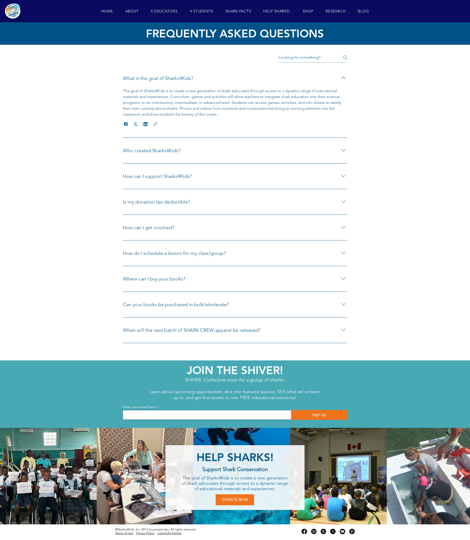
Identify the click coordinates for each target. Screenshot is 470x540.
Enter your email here (139, 407)
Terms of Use (124, 533)
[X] (333, 531)
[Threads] (323, 531)
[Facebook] (304, 531)
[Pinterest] (352, 531)
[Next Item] (461, 476)
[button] (132, 11)
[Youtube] (342, 531)
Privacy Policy (145, 533)
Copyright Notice (169, 533)
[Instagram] (314, 531)
